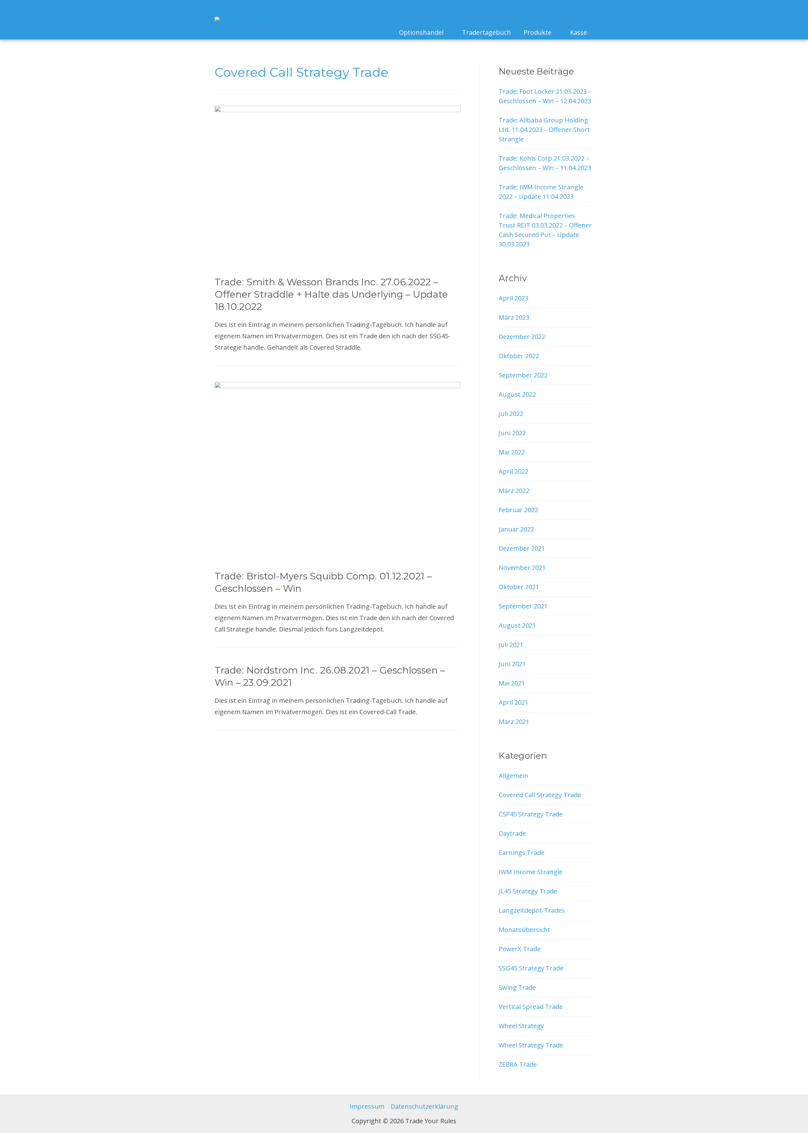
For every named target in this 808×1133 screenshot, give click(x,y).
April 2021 (513, 702)
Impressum (367, 1106)
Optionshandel (421, 32)
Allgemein (513, 775)
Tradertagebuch (486, 32)
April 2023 (513, 298)
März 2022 (514, 490)
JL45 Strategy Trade (528, 891)
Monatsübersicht (524, 929)
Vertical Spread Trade (531, 1006)
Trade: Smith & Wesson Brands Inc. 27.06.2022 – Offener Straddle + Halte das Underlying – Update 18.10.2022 (331, 294)
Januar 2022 (516, 529)
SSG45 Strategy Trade (531, 968)
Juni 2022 (512, 433)
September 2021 (523, 606)
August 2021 (517, 625)
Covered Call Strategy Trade (540, 795)
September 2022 (523, 375)
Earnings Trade (521, 852)
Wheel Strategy (521, 1026)
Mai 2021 (512, 683)
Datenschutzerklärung (424, 1106)
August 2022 (517, 394)
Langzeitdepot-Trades (532, 910)
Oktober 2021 (519, 587)
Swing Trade (517, 987)
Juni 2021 (512, 664)
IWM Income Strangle (530, 872)
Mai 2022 (512, 452)
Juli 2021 (511, 644)
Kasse (578, 32)
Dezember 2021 (522, 548)
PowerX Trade (520, 949)
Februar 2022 (518, 510)
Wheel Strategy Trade (531, 1045)
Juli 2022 (511, 413)
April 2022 (513, 471)
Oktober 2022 (519, 356)
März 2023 (514, 317)
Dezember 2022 (522, 336)
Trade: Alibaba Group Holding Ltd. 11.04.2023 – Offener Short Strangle (544, 129)
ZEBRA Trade (518, 1064)
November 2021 (522, 567)
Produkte (537, 32)
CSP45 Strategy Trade (531, 814)
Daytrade (512, 833)
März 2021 (514, 721)
